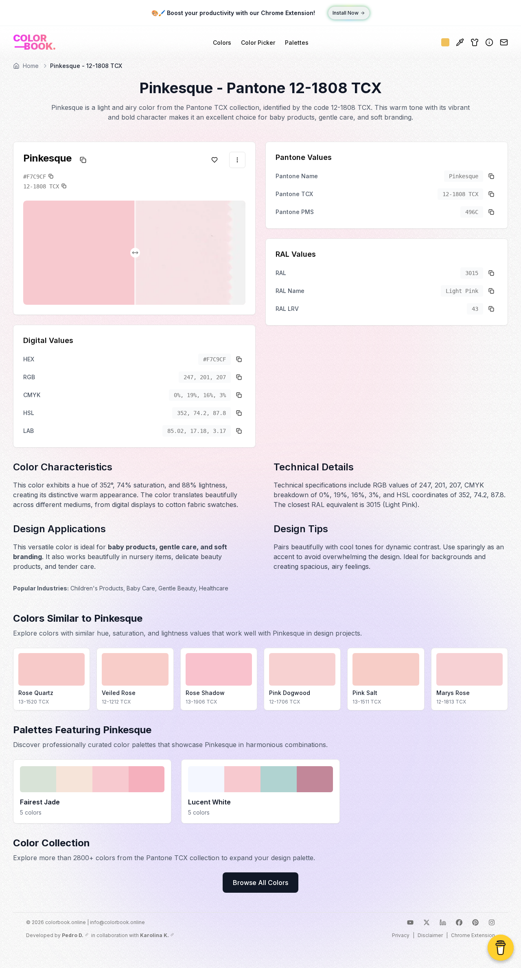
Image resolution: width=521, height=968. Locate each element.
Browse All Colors (260, 882)
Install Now (346, 13)
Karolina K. (154, 935)
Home (31, 65)
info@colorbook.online (117, 922)
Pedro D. (72, 935)
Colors (222, 42)
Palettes (297, 42)
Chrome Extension (473, 935)
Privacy (400, 935)
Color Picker (258, 42)
